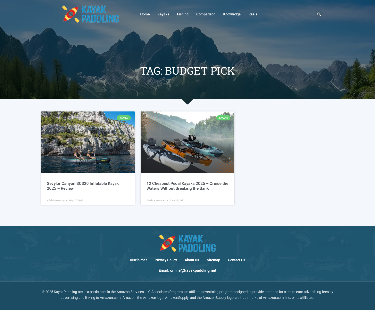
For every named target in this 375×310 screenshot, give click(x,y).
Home (145, 14)
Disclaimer (138, 260)
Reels (252, 14)
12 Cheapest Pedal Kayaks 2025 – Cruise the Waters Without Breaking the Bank (187, 186)
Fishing (182, 14)
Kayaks (163, 14)
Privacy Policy (166, 260)
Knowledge (232, 14)
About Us (192, 260)
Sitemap (213, 260)
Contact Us (236, 260)
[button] (319, 14)
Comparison (205, 14)
